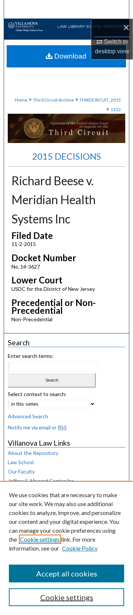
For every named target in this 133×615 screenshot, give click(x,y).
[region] (66, 548)
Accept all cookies (66, 573)
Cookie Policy (80, 548)
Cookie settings (40, 539)
